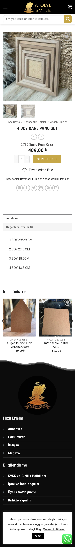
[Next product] (34, 137)
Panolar (64, 178)
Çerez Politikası (54, 529)
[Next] (65, 67)
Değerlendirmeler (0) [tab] (20, 227)
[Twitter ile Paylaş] (34, 188)
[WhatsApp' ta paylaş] (19, 188)
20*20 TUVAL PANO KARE (56, 345)
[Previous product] (41, 137)
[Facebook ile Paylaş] (26, 188)
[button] (5, 7)
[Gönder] (68, 19)
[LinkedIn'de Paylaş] (55, 188)
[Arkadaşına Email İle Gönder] (41, 188)
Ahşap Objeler (58, 121)
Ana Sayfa (14, 121)
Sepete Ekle (47, 159)
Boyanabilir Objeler (35, 121)
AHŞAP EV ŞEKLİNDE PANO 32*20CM (19, 345)
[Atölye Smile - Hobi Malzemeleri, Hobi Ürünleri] (37, 7)
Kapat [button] (38, 535)
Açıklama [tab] (12, 218)
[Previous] (9, 67)
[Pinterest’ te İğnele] (48, 188)
